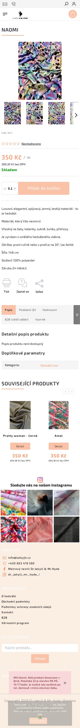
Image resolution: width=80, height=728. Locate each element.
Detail (20, 446)
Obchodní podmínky (16, 601)
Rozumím (38, 720)
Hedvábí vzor (49, 365)
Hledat (40, 658)
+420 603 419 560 (21, 563)
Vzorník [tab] (40, 319)
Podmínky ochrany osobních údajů (26, 607)
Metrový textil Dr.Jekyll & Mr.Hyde (34, 569)
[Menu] (5, 13)
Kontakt (7, 612)
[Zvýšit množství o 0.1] (15, 189)
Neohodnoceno (31, 143)
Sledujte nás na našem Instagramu (41, 485)
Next (73, 391)
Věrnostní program (15, 623)
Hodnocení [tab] (50, 310)
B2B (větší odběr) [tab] (17, 319)
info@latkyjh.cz (19, 557)
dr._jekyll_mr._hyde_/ (24, 574)
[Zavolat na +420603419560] (14, 4)
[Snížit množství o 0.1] (5, 189)
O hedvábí (9, 596)
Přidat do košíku (44, 188)
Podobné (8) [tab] (27, 310)
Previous (66, 391)
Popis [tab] (8, 310)
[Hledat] (66, 4)
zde (40, 713)
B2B (4, 617)
